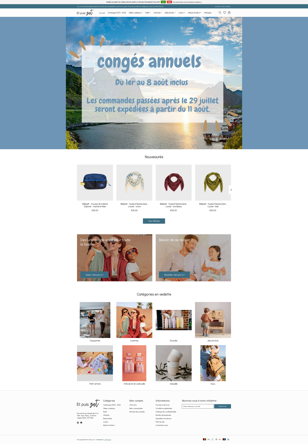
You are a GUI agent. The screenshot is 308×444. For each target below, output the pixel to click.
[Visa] (208, 439)
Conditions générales (164, 408)
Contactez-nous (162, 425)
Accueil (102, 12)
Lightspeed (107, 440)
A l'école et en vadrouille (134, 383)
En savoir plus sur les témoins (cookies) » (187, 2)
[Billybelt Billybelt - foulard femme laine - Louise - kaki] (213, 183)
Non (169, 2)
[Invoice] (212, 439)
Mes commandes (136, 408)
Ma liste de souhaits (137, 412)
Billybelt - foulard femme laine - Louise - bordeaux (173, 205)
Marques (208, 12)
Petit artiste (95, 383)
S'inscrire (133, 405)
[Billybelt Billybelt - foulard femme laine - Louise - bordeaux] (174, 183)
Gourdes (173, 340)
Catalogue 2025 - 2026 (117, 12)
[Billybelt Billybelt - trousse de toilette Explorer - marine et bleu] (95, 183)
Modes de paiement (163, 415)
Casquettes (95, 340)
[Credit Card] (228, 439)
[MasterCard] (204, 439)
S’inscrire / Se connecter (222, 6)
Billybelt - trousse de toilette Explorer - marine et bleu (95, 205)
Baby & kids (107, 418)
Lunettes (134, 340)
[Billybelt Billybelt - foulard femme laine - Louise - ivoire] (134, 183)
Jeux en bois (212, 340)
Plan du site (160, 422)
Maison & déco (109, 425)
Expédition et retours (163, 418)
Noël (105, 412)
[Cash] (216, 439)
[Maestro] (224, 439)
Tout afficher (154, 221)
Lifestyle (106, 415)
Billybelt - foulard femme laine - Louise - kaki (213, 205)
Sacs (213, 383)
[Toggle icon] (220, 12)
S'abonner (222, 406)
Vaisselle (173, 383)
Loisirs (105, 422)
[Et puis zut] (85, 12)
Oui (163, 2)
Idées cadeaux (109, 408)
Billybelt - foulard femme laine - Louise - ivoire (134, 205)
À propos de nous (163, 405)
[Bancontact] (220, 439)
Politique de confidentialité (166, 412)
